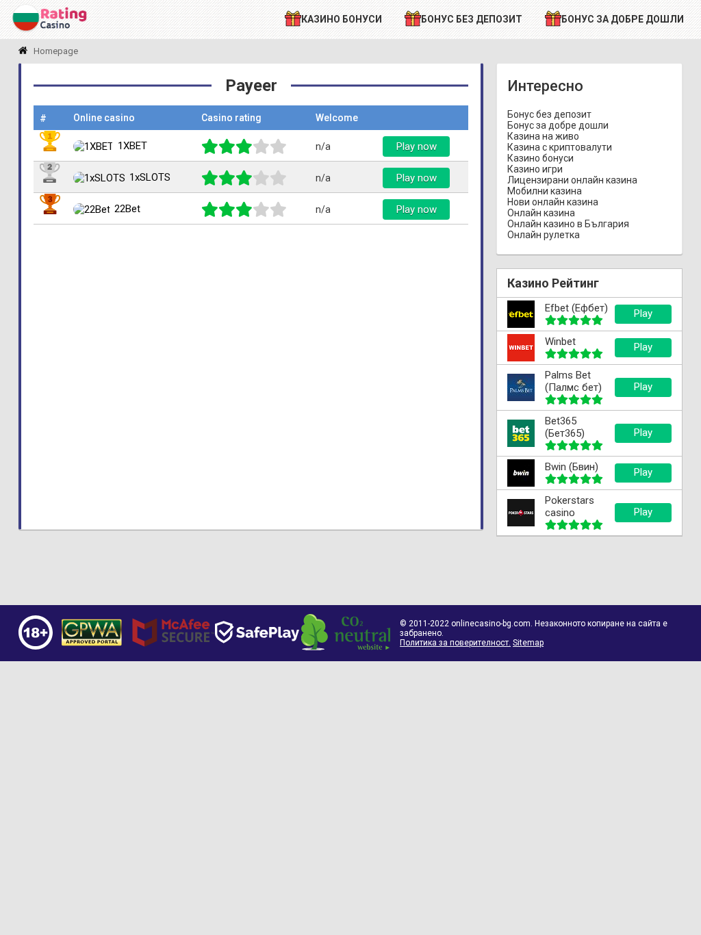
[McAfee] (173, 653)
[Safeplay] (257, 655)
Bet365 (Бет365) (565, 427)
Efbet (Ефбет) (576, 308)
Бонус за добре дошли (558, 125)
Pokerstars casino (569, 506)
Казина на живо (543, 136)
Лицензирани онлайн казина (572, 180)
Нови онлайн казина (552, 201)
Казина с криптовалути (559, 147)
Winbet (560, 341)
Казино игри (535, 169)
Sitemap (528, 643)
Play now (416, 146)
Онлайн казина (541, 212)
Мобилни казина (544, 190)
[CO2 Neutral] (345, 646)
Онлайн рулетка (543, 234)
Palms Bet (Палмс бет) (573, 381)
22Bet (127, 209)
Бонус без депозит (549, 114)
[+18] (35, 646)
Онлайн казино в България (568, 223)
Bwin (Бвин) (571, 467)
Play (643, 313)
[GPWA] (92, 646)
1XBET (132, 146)
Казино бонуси (540, 158)
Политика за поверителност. (455, 643)
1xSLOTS (149, 177)
